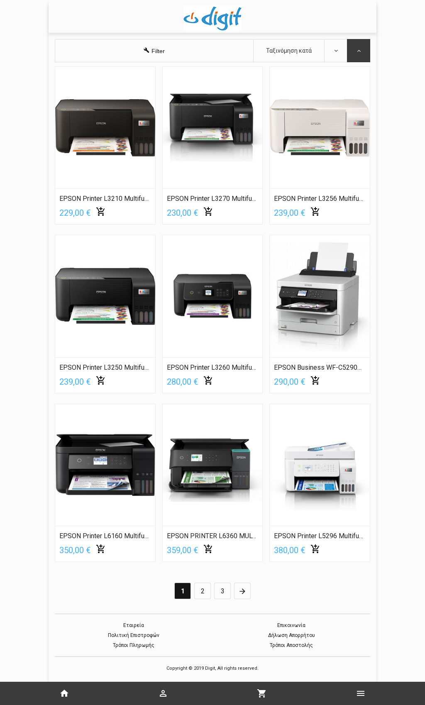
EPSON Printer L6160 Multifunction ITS (105, 536)
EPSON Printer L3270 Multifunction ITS (213, 198)
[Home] (64, 693)
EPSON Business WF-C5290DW (320, 367)
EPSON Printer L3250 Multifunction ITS (105, 367)
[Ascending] (335, 50)
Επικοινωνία (291, 625)
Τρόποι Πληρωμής (133, 645)
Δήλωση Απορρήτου (291, 635)
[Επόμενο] (242, 592)
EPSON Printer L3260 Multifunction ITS (213, 367)
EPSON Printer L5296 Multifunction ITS (320, 536)
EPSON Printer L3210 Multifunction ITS (105, 198)
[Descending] (358, 50)
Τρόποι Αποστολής (291, 645)
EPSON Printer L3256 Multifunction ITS (320, 198)
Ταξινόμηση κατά (289, 50)
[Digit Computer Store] (212, 18)
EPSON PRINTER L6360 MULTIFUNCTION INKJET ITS (213, 536)
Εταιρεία (133, 625)
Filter (158, 51)
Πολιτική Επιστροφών (133, 635)
